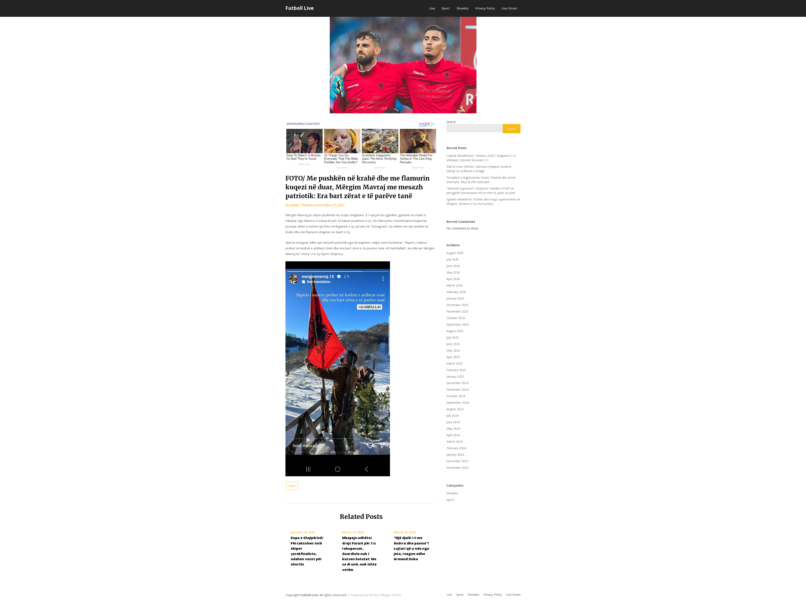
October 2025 (455, 318)
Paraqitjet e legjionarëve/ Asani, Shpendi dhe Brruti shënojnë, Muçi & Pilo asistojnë (481, 179)
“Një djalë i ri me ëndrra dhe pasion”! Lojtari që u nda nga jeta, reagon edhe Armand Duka (411, 548)
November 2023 (457, 468)
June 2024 (453, 422)
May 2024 (453, 429)
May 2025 (453, 350)
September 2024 (457, 402)
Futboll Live (299, 8)
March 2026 (454, 285)
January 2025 (455, 376)
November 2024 (457, 389)
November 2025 (457, 311)
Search (451, 122)
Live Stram (509, 8)
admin (294, 205)
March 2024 (454, 442)
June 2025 (453, 344)
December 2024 (457, 383)
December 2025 (457, 305)
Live (432, 8)
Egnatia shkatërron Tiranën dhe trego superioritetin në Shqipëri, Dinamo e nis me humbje (483, 201)
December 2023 (457, 461)
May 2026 (453, 272)
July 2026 (452, 259)
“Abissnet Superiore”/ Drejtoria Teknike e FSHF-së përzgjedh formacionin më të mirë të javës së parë (480, 190)
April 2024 (453, 435)
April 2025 (453, 357)
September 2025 (457, 324)
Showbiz (463, 8)
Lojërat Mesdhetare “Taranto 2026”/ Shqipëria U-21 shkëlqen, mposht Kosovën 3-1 (481, 158)
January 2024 (455, 455)
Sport (446, 8)
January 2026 (455, 298)
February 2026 (456, 292)
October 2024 (455, 396)
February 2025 (456, 370)
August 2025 (454, 331)
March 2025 (454, 363)
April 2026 (453, 279)
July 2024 (452, 415)
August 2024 (454, 409)
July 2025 (452, 337)
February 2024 (456, 448)
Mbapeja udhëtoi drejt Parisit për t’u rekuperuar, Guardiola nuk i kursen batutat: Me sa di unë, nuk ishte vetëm (359, 553)
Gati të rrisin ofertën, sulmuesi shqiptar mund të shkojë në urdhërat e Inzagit (478, 169)
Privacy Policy (485, 8)
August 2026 (454, 253)
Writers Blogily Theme (385, 595)
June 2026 (453, 266)
